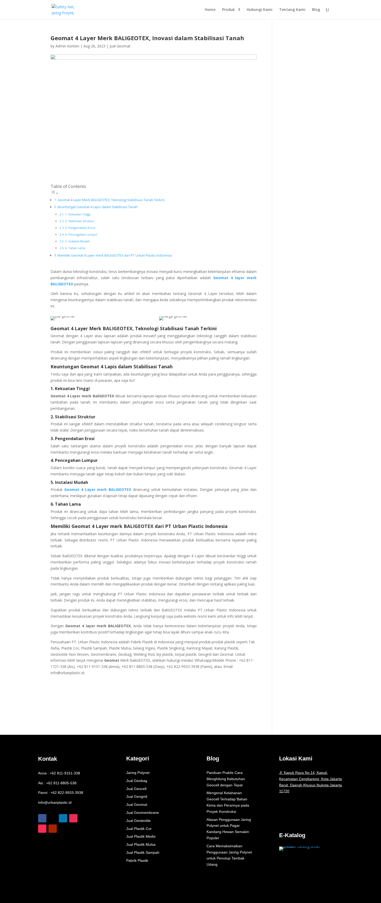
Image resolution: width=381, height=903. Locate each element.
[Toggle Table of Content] (54, 193)
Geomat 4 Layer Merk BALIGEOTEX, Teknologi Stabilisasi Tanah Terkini (111, 200)
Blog (316, 10)
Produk (228, 10)
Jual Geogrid (136, 796)
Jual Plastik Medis (141, 836)
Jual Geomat (120, 46)
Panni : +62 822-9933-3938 (60, 793)
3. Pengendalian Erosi (80, 228)
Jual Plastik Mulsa (141, 844)
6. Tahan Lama (75, 248)
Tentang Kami (292, 10)
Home (210, 10)
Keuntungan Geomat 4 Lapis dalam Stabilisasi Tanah (98, 207)
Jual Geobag (136, 781)
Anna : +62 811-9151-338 (59, 773)
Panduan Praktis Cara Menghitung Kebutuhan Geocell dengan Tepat (226, 779)
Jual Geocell (136, 789)
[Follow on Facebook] (42, 818)
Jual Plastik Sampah (142, 852)
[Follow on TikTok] (42, 828)
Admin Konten (67, 46)
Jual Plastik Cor (139, 829)
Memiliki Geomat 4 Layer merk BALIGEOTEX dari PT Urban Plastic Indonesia (115, 255)
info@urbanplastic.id (55, 802)
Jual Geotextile (138, 821)
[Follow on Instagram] (73, 818)
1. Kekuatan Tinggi (77, 214)
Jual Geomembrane (142, 812)
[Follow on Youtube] (52, 828)
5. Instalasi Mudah (77, 241)
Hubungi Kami (259, 10)
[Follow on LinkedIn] (63, 818)
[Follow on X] (52, 818)
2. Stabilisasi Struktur (79, 221)
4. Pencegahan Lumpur (81, 234)
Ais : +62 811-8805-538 (57, 783)
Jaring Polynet (138, 773)
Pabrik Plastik (137, 860)
